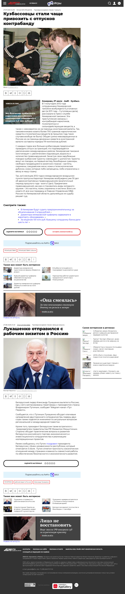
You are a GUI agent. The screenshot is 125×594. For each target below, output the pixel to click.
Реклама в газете (56, 549)
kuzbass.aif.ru (13, 87)
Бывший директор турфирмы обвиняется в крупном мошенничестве (25, 278)
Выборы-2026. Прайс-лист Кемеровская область (84, 549)
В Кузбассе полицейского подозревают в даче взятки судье (65, 269)
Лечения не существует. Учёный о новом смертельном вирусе (106, 364)
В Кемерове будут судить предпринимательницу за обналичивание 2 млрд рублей (46, 210)
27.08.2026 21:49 (9, 325)
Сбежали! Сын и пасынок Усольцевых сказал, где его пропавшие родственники (107, 349)
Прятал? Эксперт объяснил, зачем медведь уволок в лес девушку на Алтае (106, 341)
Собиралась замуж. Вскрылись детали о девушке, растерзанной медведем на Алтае (105, 333)
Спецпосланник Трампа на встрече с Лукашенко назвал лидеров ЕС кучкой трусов (25, 509)
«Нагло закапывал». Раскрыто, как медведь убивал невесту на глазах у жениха (106, 373)
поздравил (52, 444)
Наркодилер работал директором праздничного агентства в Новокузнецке (65, 278)
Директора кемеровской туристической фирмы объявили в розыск (27, 270)
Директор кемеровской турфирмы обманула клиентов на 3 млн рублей (27, 285)
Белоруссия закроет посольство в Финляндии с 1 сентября (65, 508)
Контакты (26, 549)
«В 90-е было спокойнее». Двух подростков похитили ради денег (106, 356)
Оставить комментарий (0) (62, 232)
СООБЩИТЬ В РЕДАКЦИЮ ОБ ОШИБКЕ (36, 552)
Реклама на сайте (40, 549)
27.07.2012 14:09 (9, 10)
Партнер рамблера (44, 585)
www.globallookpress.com (27, 391)
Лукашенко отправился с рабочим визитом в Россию (24, 500)
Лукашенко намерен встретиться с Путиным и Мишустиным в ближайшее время (65, 501)
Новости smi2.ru (11, 317)
